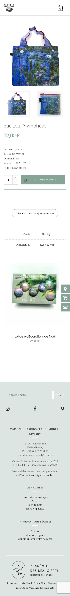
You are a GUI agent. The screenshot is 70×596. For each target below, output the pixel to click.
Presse (35, 501)
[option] (18, 104)
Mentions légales (35, 535)
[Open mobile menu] (47, 7)
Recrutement (35, 504)
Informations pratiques (35, 497)
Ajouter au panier (46, 179)
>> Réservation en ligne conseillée (35, 475)
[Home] (9, 10)
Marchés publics (35, 508)
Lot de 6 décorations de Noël (35, 336)
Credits (35, 531)
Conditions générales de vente (35, 538)
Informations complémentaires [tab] (35, 213)
